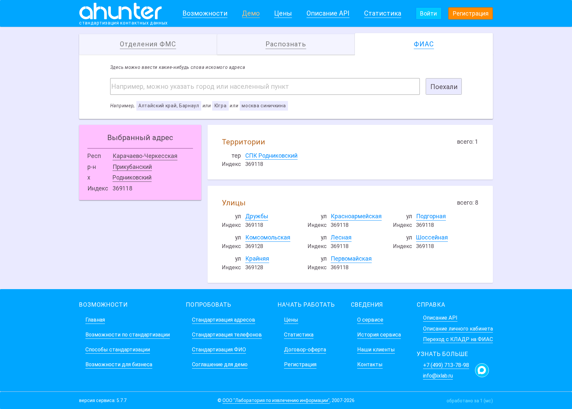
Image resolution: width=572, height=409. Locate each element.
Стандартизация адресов (223, 320)
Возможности (204, 13)
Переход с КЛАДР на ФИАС (458, 339)
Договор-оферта (305, 349)
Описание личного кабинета (458, 329)
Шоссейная (432, 237)
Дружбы (256, 216)
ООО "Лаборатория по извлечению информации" (276, 400)
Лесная (341, 237)
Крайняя (257, 258)
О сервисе (370, 320)
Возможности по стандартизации (127, 335)
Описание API (328, 13)
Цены (283, 13)
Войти (428, 13)
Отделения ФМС (148, 44)
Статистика (382, 13)
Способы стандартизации (117, 349)
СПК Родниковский (271, 155)
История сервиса (379, 335)
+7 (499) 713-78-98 (446, 365)
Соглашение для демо (220, 364)
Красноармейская (356, 216)
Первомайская (351, 258)
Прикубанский (132, 167)
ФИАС (424, 44)
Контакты (370, 364)
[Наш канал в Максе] (482, 370)
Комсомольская (267, 237)
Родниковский (132, 177)
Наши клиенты (376, 349)
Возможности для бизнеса (118, 364)
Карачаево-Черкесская (145, 156)
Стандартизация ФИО (219, 349)
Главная (95, 320)
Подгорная (431, 216)
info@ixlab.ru (438, 376)
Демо (251, 13)
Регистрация (471, 13)
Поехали (443, 87)
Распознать (285, 44)
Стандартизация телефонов (227, 335)
